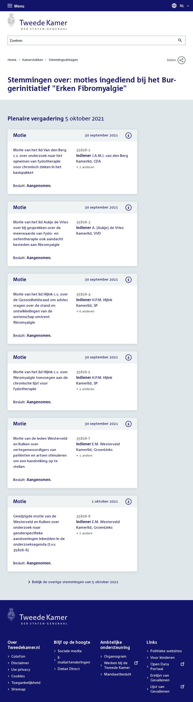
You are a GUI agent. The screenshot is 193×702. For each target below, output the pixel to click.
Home (12, 60)
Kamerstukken (32, 60)
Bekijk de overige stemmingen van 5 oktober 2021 (75, 581)
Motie (19, 135)
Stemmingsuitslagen (63, 60)
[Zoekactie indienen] (180, 40)
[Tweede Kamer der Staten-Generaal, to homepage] (37, 21)
